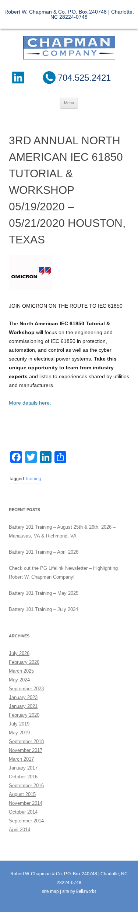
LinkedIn (18, 77)
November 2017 (25, 750)
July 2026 (19, 653)
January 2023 (23, 697)
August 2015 (22, 794)
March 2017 (21, 759)
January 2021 (23, 706)
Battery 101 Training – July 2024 (43, 609)
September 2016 (26, 785)
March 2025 (21, 671)
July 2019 (19, 724)
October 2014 (23, 812)
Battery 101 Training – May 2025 (43, 593)
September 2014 (26, 821)
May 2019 (19, 732)
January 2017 (23, 768)
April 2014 (19, 829)
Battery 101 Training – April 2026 (43, 552)
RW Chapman (69, 47)
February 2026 (24, 662)
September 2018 (26, 741)
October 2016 (23, 776)
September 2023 (26, 688)
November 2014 (25, 803)
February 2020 (24, 715)
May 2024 (19, 680)
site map (50, 891)
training (33, 478)
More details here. (30, 403)
